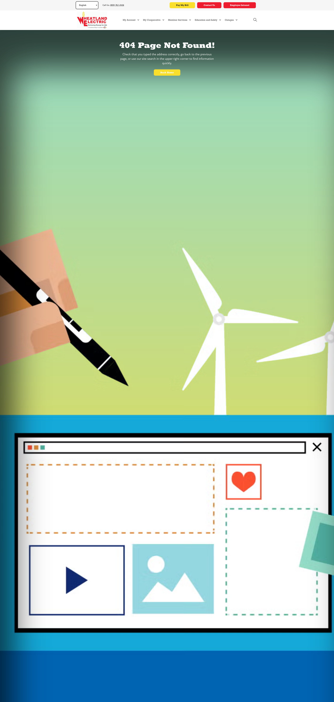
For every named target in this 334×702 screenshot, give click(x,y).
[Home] (92, 19)
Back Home (167, 72)
